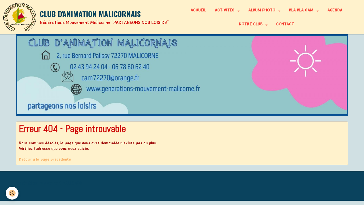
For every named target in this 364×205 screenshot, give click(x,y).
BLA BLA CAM (302, 10)
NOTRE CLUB (251, 24)
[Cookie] (12, 193)
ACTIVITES (225, 10)
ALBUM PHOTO (262, 10)
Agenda (334, 10)
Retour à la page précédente (45, 159)
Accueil (198, 10)
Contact (285, 24)
